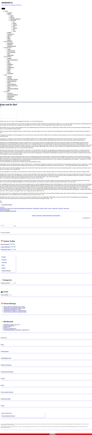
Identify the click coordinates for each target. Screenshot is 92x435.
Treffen (9, 49)
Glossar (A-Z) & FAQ (12, 85)
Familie (41, 208)
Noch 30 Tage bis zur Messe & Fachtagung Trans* (15, 311)
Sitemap (9, 40)
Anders (9, 63)
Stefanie (15, 28)
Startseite (9, 13)
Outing (49, 208)
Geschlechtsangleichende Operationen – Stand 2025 (15, 329)
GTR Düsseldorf (11, 50)
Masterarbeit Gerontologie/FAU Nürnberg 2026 (14, 308)
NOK (54, 434)
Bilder (8, 37)
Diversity (9, 66)
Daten (8, 87)
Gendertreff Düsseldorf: (5, 246)
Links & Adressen (11, 84)
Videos (9, 38)
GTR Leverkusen (11, 52)
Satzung (12, 17)
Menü (3, 8)
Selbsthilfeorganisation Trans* (10, 324)
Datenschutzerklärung (12, 94)
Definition (9, 76)
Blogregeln (9, 44)
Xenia (14, 31)
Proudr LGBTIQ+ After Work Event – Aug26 (14, 306)
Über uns (9, 35)
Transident (60, 208)
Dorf (38, 208)
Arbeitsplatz (10, 64)
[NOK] (55, 434)
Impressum (10, 93)
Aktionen (9, 58)
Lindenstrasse (10, 67)
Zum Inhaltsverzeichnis (7, 204)
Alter (8, 61)
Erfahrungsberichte (11, 81)
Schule (9, 72)
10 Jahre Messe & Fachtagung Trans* (12, 309)
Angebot (9, 32)
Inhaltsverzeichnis (11, 46)
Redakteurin (3, 208)
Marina (14, 23)
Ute (14, 29)
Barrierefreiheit (10, 96)
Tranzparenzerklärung (15, 19)
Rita (14, 26)
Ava (14, 22)
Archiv (8, 53)
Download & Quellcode (12, 88)
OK (51, 434)
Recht (8, 70)
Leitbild (11, 16)
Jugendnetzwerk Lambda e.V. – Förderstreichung (15, 310)
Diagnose (9, 78)
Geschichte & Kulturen (12, 79)
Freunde (46, 208)
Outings (20, 121)
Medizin (9, 69)
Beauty (9, 82)
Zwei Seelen (10, 73)
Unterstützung (10, 34)
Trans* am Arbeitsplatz (9, 328)
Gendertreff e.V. (7, 2)
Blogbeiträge (10, 43)
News (8, 90)
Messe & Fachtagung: (5, 244)
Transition (35, 208)
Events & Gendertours (12, 60)
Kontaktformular (11, 99)
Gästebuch (10, 97)
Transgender (54, 208)
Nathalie (15, 25)
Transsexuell (66, 208)
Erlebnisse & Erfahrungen (26, 208)
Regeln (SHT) (10, 55)
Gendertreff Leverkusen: (6, 249)
